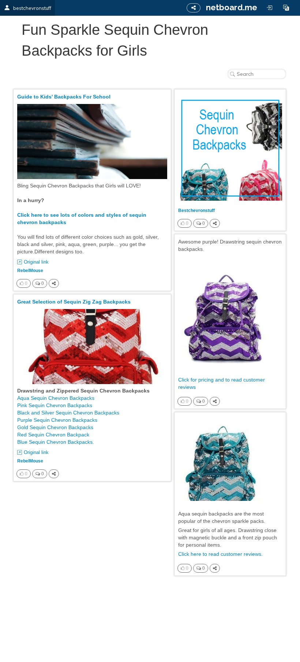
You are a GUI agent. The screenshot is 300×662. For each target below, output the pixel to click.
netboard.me (231, 7)
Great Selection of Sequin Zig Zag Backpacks (74, 302)
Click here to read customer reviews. (220, 554)
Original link (36, 262)
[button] (286, 7)
